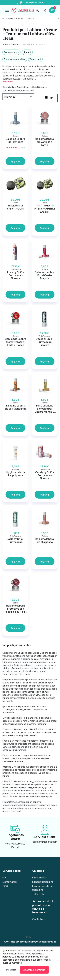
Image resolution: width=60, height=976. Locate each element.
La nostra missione (43, 881)
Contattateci (9, 881)
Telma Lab (38, 894)
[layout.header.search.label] (37, 10)
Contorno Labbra (11, 52)
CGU (5, 886)
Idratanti (27, 52)
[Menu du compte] (45, 10)
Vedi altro (7, 81)
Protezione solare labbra (15, 59)
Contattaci (38, 919)
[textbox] (36, 44)
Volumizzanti (35, 59)
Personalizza (10, 970)
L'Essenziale (39, 877)
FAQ (4, 877)
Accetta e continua (34, 970)
